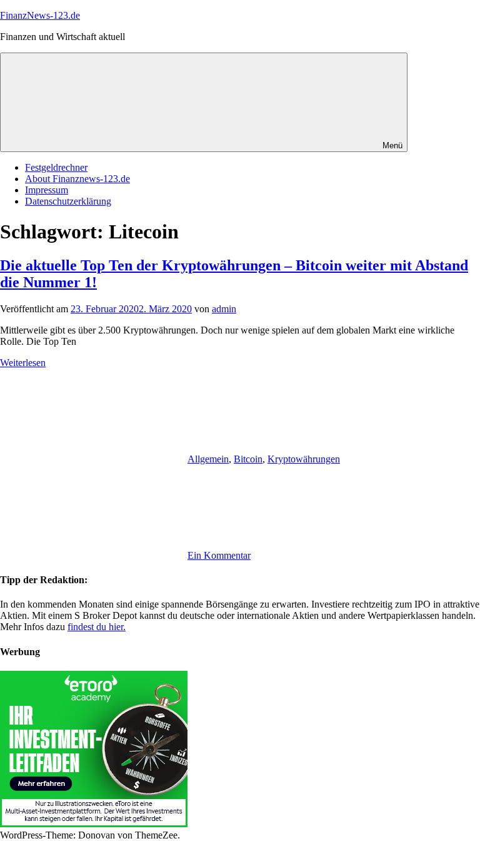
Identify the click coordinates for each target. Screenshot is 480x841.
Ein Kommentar (219, 555)
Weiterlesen (23, 362)
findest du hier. (97, 626)
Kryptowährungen (304, 459)
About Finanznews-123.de (77, 178)
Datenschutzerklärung (68, 201)
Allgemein (208, 459)
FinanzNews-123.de (40, 15)
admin (224, 308)
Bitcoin (248, 459)
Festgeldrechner (56, 167)
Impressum (46, 190)
